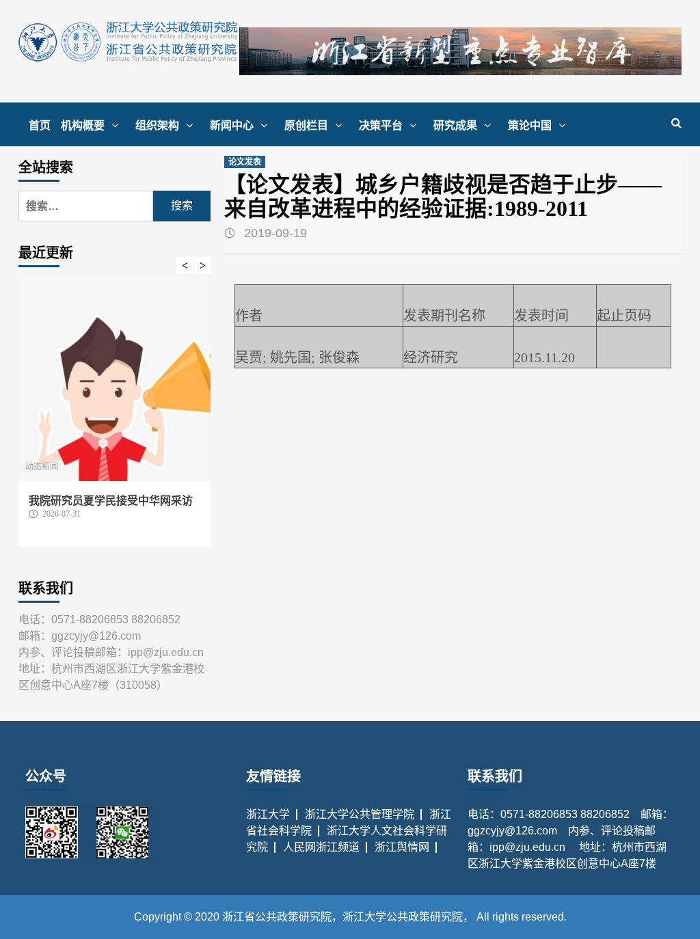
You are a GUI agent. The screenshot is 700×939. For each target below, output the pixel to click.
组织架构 (157, 125)
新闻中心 (232, 125)
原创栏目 (306, 125)
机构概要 (83, 125)
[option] (114, 418)
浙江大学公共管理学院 (359, 814)
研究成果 (455, 125)
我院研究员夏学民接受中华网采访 (111, 500)
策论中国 (530, 125)
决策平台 (381, 125)
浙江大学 (268, 814)
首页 (40, 125)
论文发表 (244, 162)
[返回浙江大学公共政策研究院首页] (128, 42)
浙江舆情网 (402, 847)
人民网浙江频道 (321, 847)
